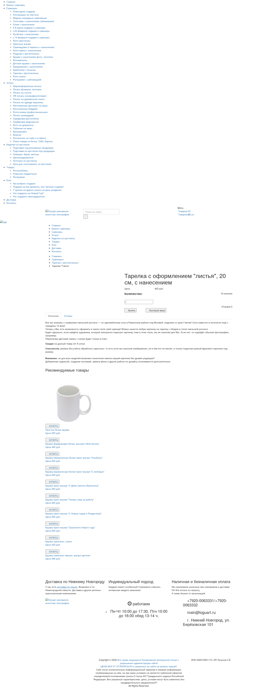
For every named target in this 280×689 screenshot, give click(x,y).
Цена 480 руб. (53, 558)
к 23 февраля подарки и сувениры (31, 30)
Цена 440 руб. (53, 447)
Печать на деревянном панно (29, 99)
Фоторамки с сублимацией (27, 79)
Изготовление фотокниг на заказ (30, 105)
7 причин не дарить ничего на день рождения (37, 189)
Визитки (17, 134)
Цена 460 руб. (53, 460)
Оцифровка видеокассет (26, 121)
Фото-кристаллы (21, 40)
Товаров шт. (186, 214)
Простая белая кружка (57, 429)
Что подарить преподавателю (29, 196)
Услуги (9, 82)
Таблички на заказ (22, 128)
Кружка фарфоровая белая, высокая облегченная (72, 443)
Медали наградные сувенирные (30, 17)
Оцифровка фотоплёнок (26, 118)
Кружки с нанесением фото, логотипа (33, 56)
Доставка (11, 199)
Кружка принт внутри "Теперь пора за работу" (69, 499)
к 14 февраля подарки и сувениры (31, 37)
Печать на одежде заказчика (28, 102)
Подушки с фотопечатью (26, 53)
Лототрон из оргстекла (25, 160)
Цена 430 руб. (53, 544)
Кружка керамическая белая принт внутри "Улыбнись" (74, 457)
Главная (10, 1)
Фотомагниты (20, 60)
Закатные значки (22, 43)
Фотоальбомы (20, 170)
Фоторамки (19, 176)
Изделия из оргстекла (17, 144)
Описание (53, 315)
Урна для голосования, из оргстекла (32, 164)
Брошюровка (20, 131)
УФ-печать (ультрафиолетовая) (30, 95)
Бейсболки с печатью (24, 69)
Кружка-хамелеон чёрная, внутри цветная (67, 555)
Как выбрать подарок (24, 183)
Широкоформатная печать (27, 86)
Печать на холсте (22, 92)
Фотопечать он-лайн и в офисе (29, 138)
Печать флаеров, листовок (27, 89)
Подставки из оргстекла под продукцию (34, 151)
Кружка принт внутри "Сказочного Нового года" (70, 527)
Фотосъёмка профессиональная (30, 112)
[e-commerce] (3, 221)
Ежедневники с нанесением (28, 66)
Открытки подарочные (25, 173)
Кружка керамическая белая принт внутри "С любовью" (74, 471)
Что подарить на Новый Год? (28, 193)
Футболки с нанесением (26, 34)
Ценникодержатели (23, 157)
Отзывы (68, 315)
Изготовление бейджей (25, 108)
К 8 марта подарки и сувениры (29, 27)
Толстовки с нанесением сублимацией (33, 21)
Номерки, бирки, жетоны (26, 154)
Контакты (11, 202)
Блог (8, 180)
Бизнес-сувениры (15, 4)
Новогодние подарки (24, 11)
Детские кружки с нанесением (29, 63)
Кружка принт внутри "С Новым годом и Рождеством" (73, 513)
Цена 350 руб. (53, 433)
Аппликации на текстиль (26, 14)
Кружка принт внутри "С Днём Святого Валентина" (72, 485)
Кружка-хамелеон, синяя (58, 541)
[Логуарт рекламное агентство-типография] (61, 212)
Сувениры (11, 8)
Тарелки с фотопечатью (26, 73)
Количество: (137, 294)
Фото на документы (23, 125)
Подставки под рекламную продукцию (33, 147)
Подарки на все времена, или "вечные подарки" (38, 186)
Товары (10, 167)
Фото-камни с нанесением (27, 50)
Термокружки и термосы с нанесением (33, 47)
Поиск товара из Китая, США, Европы (33, 141)
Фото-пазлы (19, 76)
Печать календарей (23, 115)
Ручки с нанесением (24, 24)
